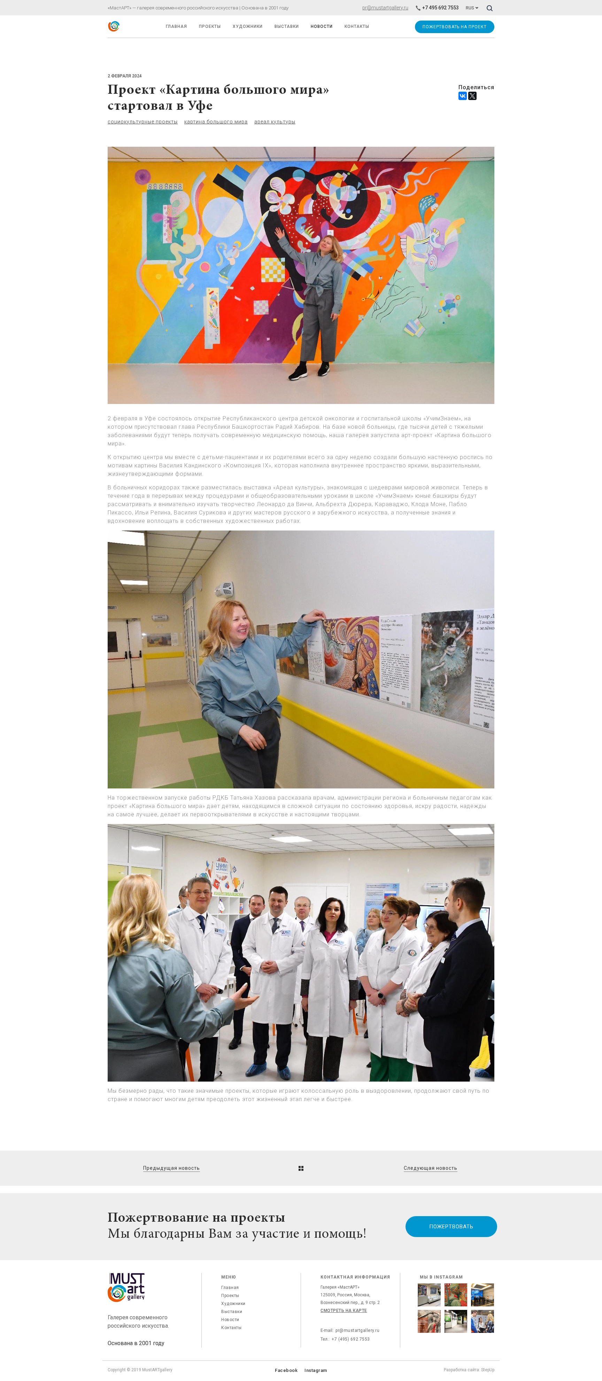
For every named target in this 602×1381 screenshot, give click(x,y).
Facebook (286, 1370)
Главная (230, 1287)
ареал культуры (274, 121)
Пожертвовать (451, 1226)
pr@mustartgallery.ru (385, 7)
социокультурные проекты (143, 121)
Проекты (210, 26)
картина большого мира (216, 121)
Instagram (315, 1370)
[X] (472, 96)
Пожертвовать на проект (454, 26)
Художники (248, 26)
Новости (230, 1319)
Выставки (231, 1311)
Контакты (231, 1327)
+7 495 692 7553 (440, 7)
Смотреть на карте (344, 1310)
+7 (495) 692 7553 (351, 1339)
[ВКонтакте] (462, 96)
